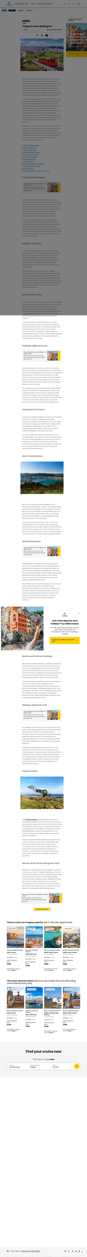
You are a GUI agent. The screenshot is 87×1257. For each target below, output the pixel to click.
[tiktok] (76, 1251)
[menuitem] (18, 1066)
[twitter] (69, 1251)
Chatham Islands (31, 820)
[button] (82, 1252)
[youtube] (79, 1251)
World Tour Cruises (42, 909)
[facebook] (72, 1251)
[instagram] (65, 1251)
